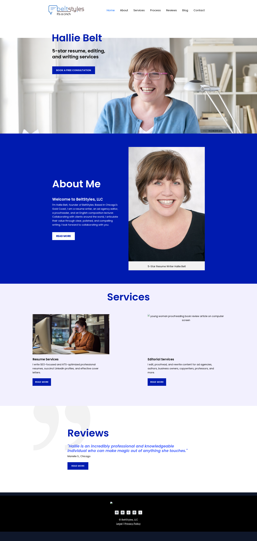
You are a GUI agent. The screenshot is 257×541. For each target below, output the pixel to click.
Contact (199, 10)
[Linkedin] (134, 512)
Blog (185, 10)
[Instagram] (122, 512)
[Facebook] (117, 512)
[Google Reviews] (128, 512)
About (124, 10)
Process (155, 10)
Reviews (171, 10)
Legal (119, 523)
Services (139, 10)
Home (111, 10)
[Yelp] (140, 512)
